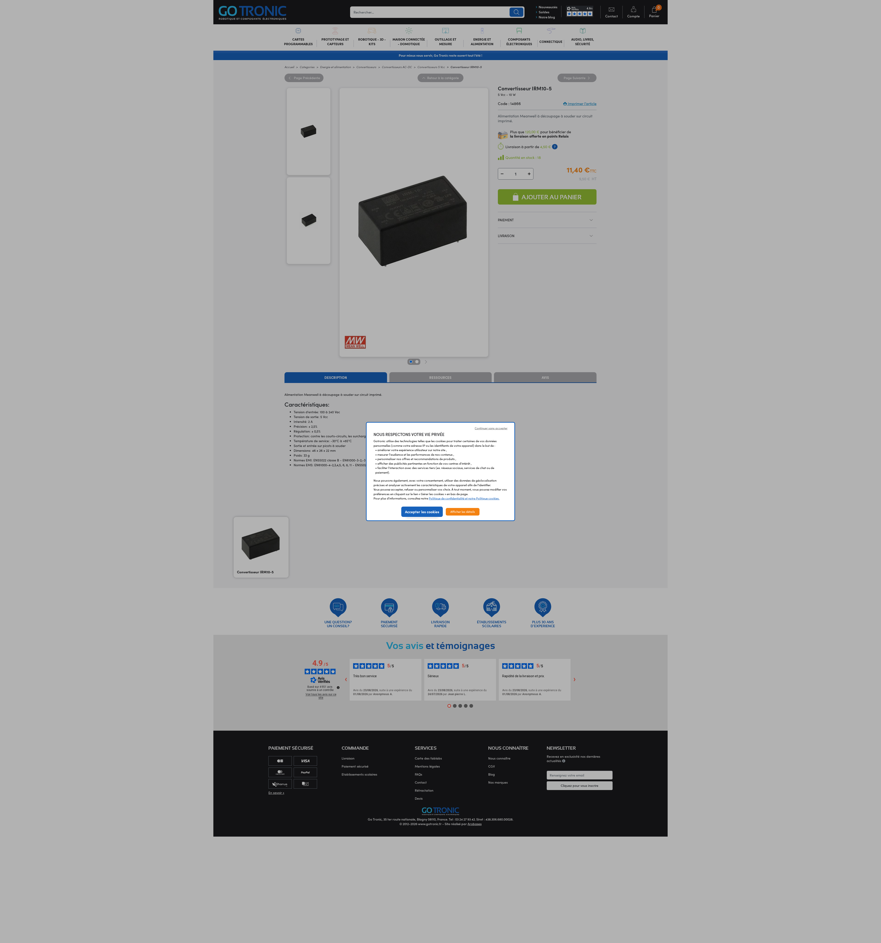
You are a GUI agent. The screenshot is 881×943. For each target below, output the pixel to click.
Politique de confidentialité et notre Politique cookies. (464, 498)
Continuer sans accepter (491, 428)
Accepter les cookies (422, 511)
